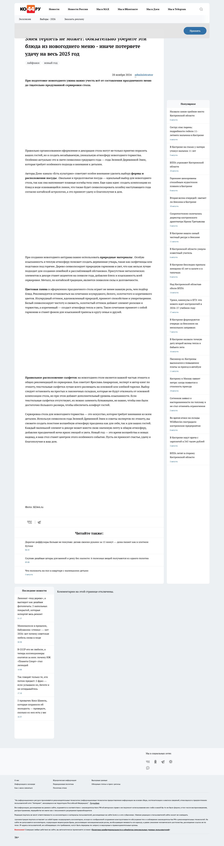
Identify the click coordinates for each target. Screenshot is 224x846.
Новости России (78, 9)
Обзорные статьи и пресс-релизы (106, 784)
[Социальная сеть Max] (148, 768)
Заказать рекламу (74, 19)
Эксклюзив (25, 19)
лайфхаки (33, 63)
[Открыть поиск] (201, 9)
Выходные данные (99, 780)
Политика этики (60, 788)
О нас (16, 780)
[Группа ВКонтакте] (148, 762)
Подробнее (94, 803)
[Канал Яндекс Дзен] (170, 762)
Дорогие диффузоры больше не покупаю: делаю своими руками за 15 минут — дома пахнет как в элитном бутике (86, 545)
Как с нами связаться (23, 788)
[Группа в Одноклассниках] (155, 762)
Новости (54, 9)
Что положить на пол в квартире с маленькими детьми (56, 572)
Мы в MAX (102, 9)
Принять (195, 30)
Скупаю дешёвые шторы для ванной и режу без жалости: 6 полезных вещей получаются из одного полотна (87, 560)
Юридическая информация (64, 780)
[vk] (29, 522)
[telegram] (40, 522)
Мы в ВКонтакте (128, 9)
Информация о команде (24, 784)
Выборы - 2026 (48, 19)
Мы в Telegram (177, 9)
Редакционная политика (63, 784)
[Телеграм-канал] (163, 762)
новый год (50, 63)
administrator (144, 74)
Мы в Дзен (152, 9)
